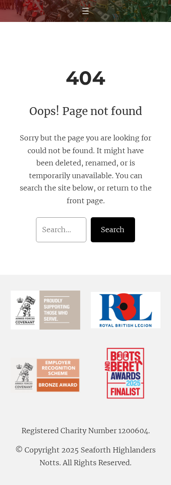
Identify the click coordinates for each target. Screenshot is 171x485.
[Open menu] (85, 11)
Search (113, 229)
